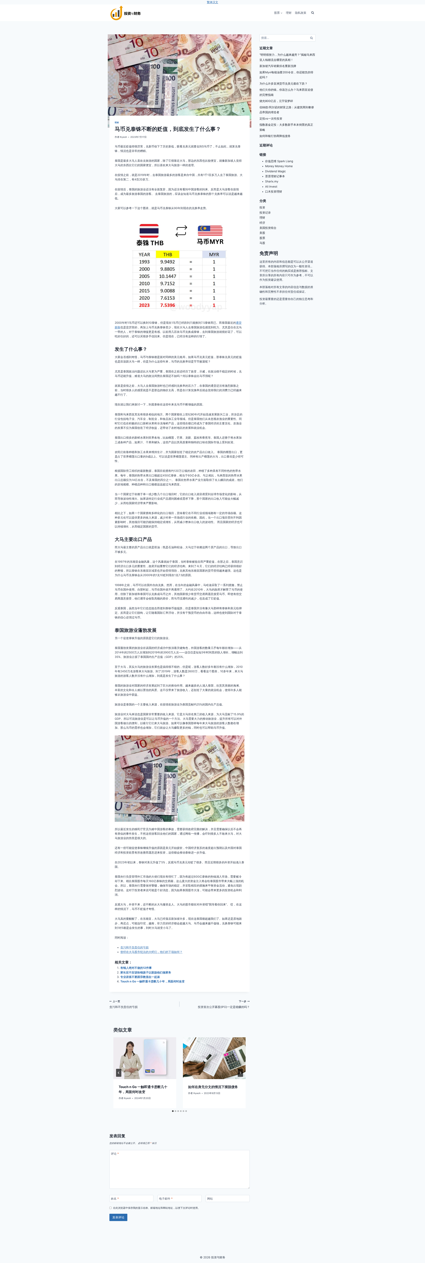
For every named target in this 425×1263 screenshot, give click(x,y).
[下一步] (240, 1073)
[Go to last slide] (118, 1073)
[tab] (173, 1111)
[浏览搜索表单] (313, 13)
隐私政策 (300, 12)
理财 (289, 12)
